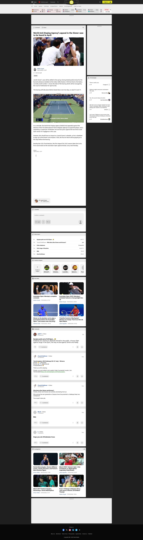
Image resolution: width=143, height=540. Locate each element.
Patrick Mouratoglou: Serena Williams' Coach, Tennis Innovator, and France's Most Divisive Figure (45, 468)
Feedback (90, 533)
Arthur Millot (36, 472)
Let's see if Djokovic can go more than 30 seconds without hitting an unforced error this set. (100, 116)
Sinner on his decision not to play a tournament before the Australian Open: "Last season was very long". (44, 319)
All (108, 11)
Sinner (35, 75)
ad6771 (40, 333)
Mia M (39, 411)
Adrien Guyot (40, 68)
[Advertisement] (71, 20)
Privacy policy (71, 533)
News (35, 6)
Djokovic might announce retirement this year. (99, 90)
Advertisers (58, 533)
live (106, 9)
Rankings (46, 6)
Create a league (37, 270)
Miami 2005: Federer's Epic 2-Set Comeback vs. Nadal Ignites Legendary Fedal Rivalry (69, 468)
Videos (61, 6)
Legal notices (78, 533)
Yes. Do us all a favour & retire (97, 98)
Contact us (84, 533)
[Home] (32, 6)
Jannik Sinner (44, 200)
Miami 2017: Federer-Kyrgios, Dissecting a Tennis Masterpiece (43, 489)
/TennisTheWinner (42, 356)
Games (40, 6)
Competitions (54, 6)
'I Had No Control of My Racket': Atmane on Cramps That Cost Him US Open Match (71, 319)
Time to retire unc (94, 82)
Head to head (77, 6)
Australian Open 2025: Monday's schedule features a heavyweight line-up (71, 298)
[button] (58, 2)
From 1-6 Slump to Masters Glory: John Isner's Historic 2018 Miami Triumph (70, 490)
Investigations (68, 6)
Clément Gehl (36, 323)
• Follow (44, 333)
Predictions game (44, 2)
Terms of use (64, 533)
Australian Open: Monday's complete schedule (45, 297)
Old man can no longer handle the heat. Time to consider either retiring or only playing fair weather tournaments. (100, 106)
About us (53, 533)
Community (52, 2)
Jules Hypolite (63, 323)
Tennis (35, 2)
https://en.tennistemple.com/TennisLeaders (53, 371)
